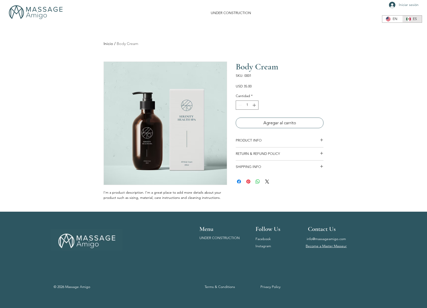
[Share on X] (267, 182)
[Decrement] (239, 105)
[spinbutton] (247, 105)
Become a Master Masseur (326, 246)
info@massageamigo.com (326, 239)
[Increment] (255, 105)
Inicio (108, 43)
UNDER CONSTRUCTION (219, 238)
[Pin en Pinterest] (248, 182)
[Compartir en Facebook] (239, 182)
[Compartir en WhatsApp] (258, 182)
